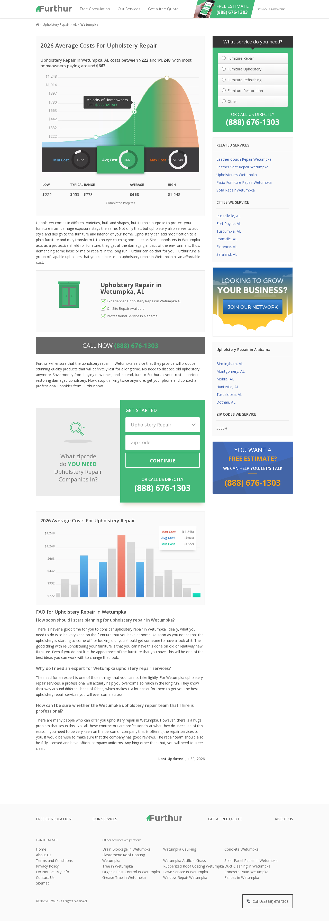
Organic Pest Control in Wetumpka (131, 871)
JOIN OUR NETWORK (253, 307)
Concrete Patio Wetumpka (246, 871)
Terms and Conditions (54, 860)
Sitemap (43, 883)
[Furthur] (54, 8)
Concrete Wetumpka (241, 849)
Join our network (271, 9)
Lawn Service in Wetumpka (185, 871)
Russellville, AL (228, 215)
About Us (43, 854)
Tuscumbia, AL (228, 231)
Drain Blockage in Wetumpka (126, 849)
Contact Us (45, 877)
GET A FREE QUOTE (225, 818)
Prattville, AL (226, 238)
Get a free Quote (163, 9)
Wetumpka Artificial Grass (184, 860)
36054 (221, 428)
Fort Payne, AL (228, 223)
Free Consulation (95, 9)
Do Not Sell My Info (52, 871)
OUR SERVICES (105, 818)
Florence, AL (226, 246)
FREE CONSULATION (53, 818)
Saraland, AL (226, 254)
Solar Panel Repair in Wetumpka (251, 860)
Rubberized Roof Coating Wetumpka (193, 866)
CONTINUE (162, 461)
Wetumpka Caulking (179, 849)
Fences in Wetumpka (241, 877)
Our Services (129, 9)
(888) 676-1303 (162, 487)
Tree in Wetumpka (117, 866)
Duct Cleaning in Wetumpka (247, 866)
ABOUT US (284, 818)
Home (41, 849)
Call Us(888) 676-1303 (270, 901)
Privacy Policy (47, 866)
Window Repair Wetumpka (185, 877)
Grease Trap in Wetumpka (124, 877)
